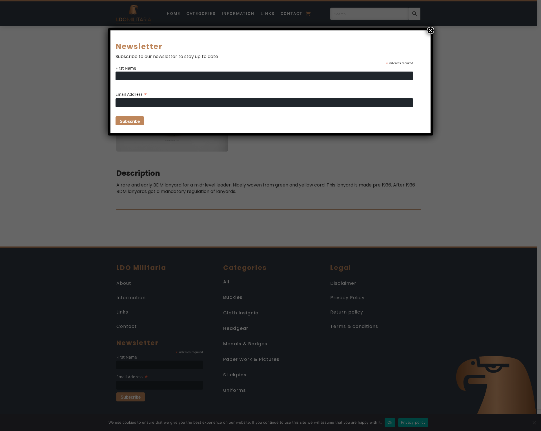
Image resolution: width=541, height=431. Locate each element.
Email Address (131, 94)
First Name (126, 68)
